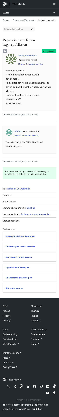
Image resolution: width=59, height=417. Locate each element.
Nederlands (15, 379)
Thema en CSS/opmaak (23, 20)
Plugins (34, 315)
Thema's (35, 311)
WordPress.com (12, 352)
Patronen (35, 320)
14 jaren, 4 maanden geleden (30, 64)
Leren (5, 329)
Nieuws (6, 311)
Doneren (36, 339)
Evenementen (38, 334)
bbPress (8, 362)
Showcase (36, 306)
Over (5, 306)
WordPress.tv (11, 344)
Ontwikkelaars (10, 339)
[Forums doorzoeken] (32, 29)
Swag (35, 344)
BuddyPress (10, 367)
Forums (6, 12)
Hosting (7, 315)
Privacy (6, 320)
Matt (6, 357)
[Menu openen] (54, 4)
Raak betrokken (39, 329)
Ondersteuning (10, 334)
